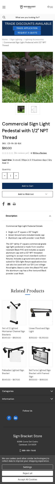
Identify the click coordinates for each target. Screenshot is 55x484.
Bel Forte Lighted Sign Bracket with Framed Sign (40, 373)
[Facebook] (3, 204)
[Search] (2, 17)
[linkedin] (15, 418)
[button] (27, 216)
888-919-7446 (29, 450)
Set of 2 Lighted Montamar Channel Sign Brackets (13, 331)
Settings (27, 467)
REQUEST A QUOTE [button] (27, 32)
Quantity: (6, 169)
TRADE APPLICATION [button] (26, 28)
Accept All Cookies (27, 479)
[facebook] (9, 418)
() (51, 7)
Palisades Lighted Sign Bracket (13, 372)
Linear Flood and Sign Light (39, 330)
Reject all (27, 473)
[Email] (8, 204)
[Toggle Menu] (4, 7)
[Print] (14, 204)
